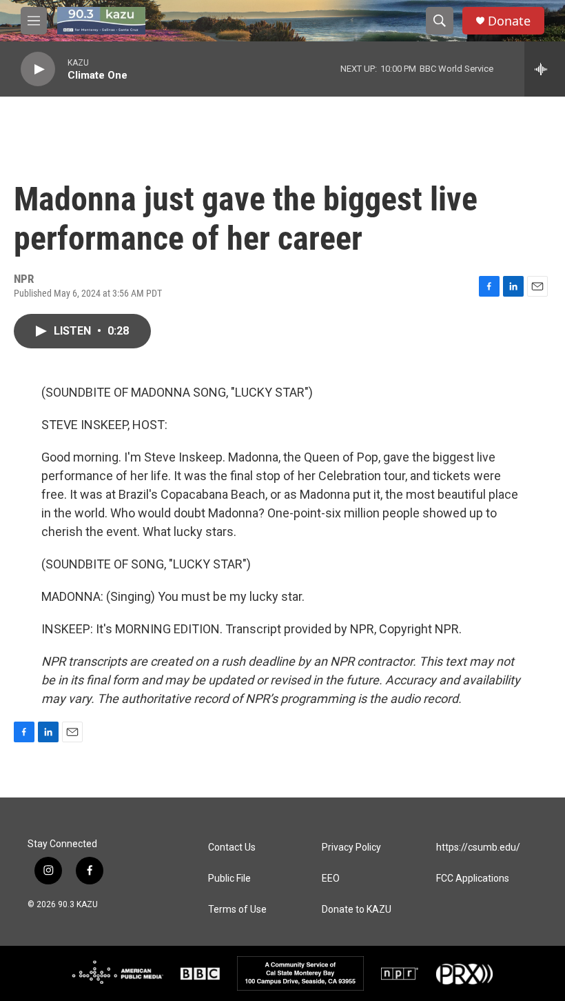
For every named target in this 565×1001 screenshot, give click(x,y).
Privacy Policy (351, 847)
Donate (509, 21)
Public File (229, 878)
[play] (38, 69)
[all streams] (544, 69)
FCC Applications (472, 878)
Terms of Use (237, 909)
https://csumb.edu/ (478, 847)
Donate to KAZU (356, 909)
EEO (331, 878)
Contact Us (232, 847)
